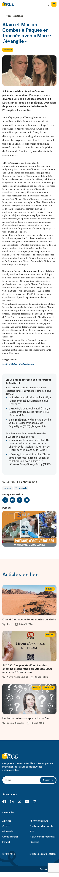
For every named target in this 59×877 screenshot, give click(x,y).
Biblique (49, 589)
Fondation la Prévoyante (41, 826)
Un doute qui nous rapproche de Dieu (26, 718)
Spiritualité (48, 687)
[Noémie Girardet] (3, 722)
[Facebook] (4, 801)
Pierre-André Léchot (17, 677)
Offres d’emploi (10, 836)
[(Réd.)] (3, 624)
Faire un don (8, 831)
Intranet (6, 842)
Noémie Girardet (15, 723)
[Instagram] (12, 801)
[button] (53, 4)
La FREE (10, 482)
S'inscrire (48, 780)
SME (32, 831)
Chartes (6, 826)
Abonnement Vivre (39, 821)
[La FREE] (3, 481)
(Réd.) (9, 624)
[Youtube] (27, 801)
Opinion (49, 635)
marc (9, 488)
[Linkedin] (34, 801)
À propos (6, 821)
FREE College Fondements (43, 836)
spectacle (22, 488)
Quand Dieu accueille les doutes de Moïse (29, 619)
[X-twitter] (19, 801)
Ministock (34, 842)
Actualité (8, 50)
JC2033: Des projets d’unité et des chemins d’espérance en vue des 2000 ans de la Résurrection (27, 669)
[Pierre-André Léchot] (3, 676)
